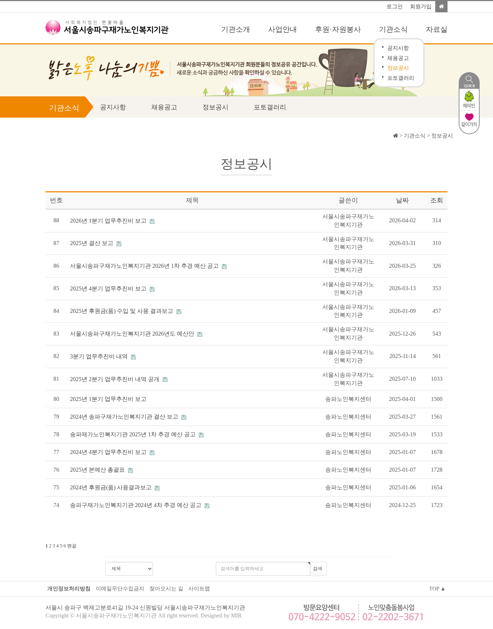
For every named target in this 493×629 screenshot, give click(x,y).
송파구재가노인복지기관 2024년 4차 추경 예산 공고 (136, 505)
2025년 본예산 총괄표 (98, 470)
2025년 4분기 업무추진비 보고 (109, 288)
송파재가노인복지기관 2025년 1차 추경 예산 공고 (133, 434)
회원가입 (421, 6)
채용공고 (398, 58)
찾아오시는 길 (166, 588)
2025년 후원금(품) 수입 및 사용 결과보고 (122, 311)
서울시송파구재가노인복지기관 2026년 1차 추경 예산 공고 (145, 266)
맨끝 (72, 546)
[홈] (441, 6)
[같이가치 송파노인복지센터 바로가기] (469, 122)
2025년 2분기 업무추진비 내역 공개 (115, 379)
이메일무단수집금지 (120, 588)
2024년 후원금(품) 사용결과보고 (111, 487)
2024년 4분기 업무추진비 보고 (109, 452)
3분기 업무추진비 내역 (99, 356)
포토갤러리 (400, 78)
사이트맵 (199, 588)
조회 (436, 200)
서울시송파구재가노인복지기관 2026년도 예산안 (133, 334)
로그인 (395, 6)
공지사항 (398, 48)
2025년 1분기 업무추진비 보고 (108, 399)
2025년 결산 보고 (92, 243)
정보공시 (398, 68)
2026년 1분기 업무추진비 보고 (109, 221)
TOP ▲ (437, 588)
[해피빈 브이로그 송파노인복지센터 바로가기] (469, 99)
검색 (317, 568)
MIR (236, 615)
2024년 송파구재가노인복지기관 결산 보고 (125, 417)
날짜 (402, 200)
